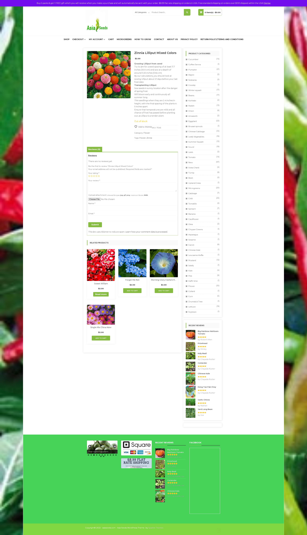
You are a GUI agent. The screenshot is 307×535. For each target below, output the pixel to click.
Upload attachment (118, 195)
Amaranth (193, 116)
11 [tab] (116, 455)
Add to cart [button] (132, 291)
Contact (159, 39)
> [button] (114, 446)
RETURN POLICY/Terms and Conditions (222, 39)
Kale (190, 271)
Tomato (191, 157)
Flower (147, 133)
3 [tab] (94, 455)
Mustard (192, 260)
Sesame (192, 240)
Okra (190, 224)
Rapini (191, 75)
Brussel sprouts (195, 126)
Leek (190, 152)
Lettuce (192, 307)
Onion (191, 111)
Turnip (191, 173)
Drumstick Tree (195, 301)
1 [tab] (88, 455)
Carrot (191, 245)
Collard (191, 291)
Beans (191, 95)
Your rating (93, 173)
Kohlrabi (192, 100)
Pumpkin (192, 70)
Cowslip (191, 85)
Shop (66, 39)
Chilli (190, 198)
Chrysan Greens (195, 229)
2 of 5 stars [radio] (92, 176)
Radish (191, 106)
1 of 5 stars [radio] (89, 176)
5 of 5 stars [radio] (99, 176)
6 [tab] (102, 455)
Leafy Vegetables (196, 137)
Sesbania (192, 80)
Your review (94, 180)
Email (91, 213)
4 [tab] (96, 455)
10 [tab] (113, 455)
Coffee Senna (194, 64)
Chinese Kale (194, 250)
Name (91, 203)
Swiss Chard (193, 167)
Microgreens (124, 39)
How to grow (143, 39)
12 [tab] (101, 456)
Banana (191, 214)
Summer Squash (196, 142)
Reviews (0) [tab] (94, 149)
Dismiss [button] (267, 3)
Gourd (191, 147)
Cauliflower (193, 219)
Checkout (78, 39)
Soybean (192, 312)
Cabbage (192, 193)
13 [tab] (103, 456)
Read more (101, 294)
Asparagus (193, 234)
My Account (96, 39)
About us (172, 39)
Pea (190, 276)
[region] (102, 447)
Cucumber (193, 59)
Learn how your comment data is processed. (146, 232)
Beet (190, 178)
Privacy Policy (189, 39)
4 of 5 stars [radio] (96, 176)
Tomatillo (192, 204)
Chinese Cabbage (196, 131)
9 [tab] (110, 455)
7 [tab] (105, 455)
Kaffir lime (193, 281)
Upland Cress (194, 183)
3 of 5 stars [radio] (94, 176)
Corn (190, 296)
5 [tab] (99, 455)
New (190, 162)
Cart (111, 39)
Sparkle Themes (155, 528)
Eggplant (192, 121)
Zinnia (149, 138)
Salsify (191, 265)
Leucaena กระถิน (195, 255)
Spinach (192, 209)
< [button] (90, 446)
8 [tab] (107, 455)
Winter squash (194, 90)
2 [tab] (91, 455)
